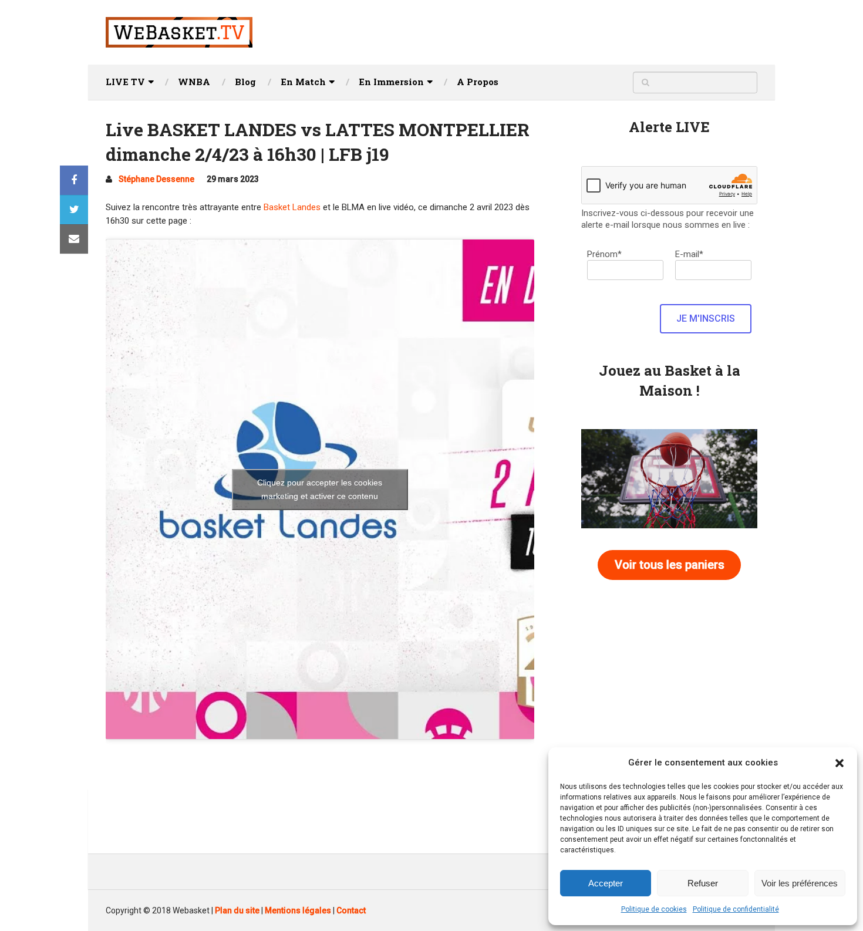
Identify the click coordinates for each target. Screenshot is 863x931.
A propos (477, 81)
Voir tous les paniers (669, 565)
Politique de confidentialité (736, 909)
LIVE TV (125, 81)
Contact (351, 910)
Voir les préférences (799, 883)
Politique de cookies (654, 909)
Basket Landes (292, 207)
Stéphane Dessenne (156, 179)
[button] (839, 763)
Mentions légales (298, 910)
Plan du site (237, 910)
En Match (303, 81)
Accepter (605, 883)
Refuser (702, 883)
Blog (245, 81)
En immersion (391, 81)
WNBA (194, 81)
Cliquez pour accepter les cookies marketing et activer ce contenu (319, 489)
